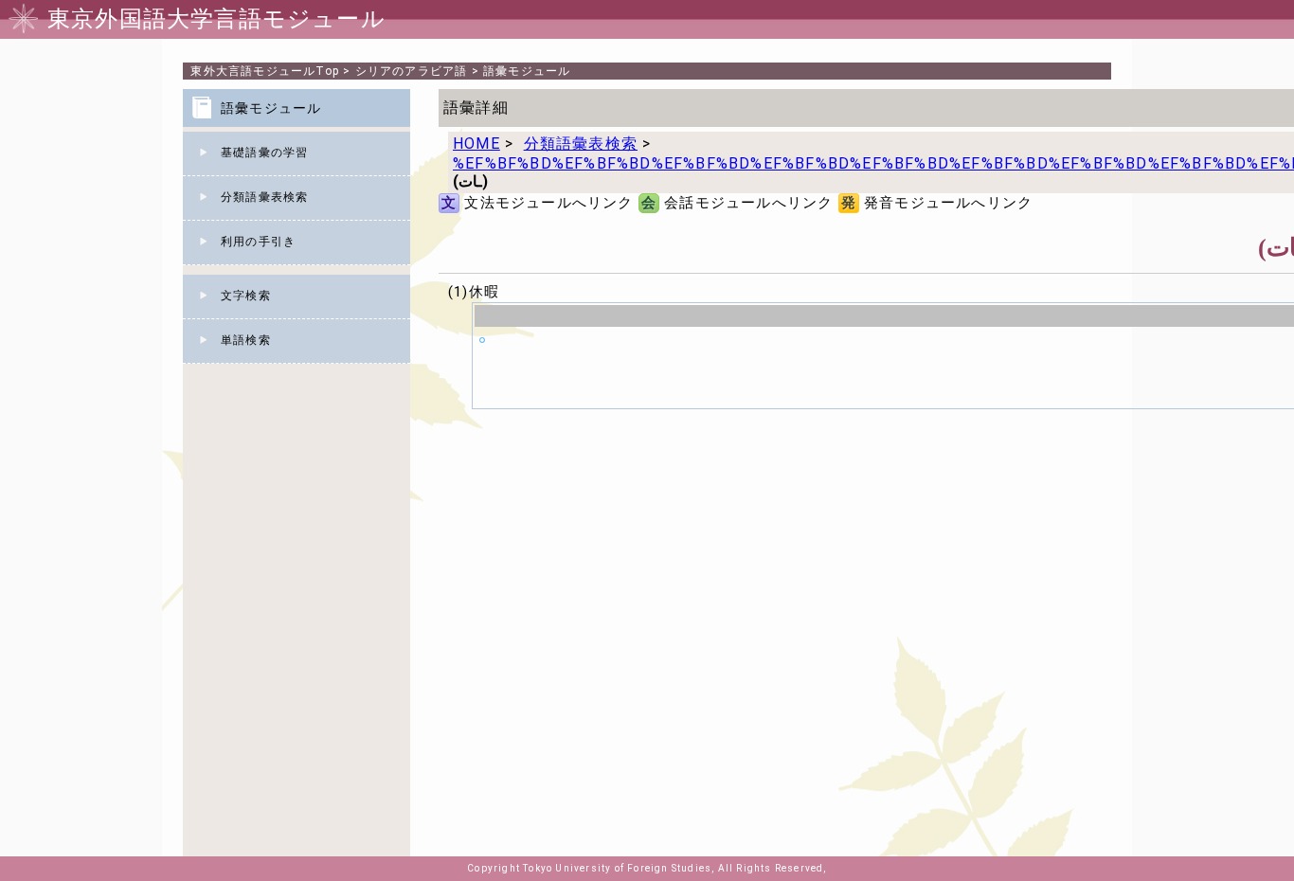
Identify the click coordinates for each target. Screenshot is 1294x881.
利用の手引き (258, 241)
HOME (476, 144)
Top (264, 71)
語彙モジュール (526, 71)
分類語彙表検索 (264, 197)
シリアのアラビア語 (411, 71)
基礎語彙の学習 (264, 152)
